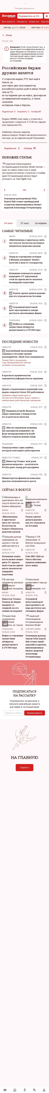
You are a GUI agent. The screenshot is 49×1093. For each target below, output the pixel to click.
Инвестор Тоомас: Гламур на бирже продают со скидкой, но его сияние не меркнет (12, 605)
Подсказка (14, 320)
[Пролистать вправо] (44, 189)
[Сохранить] (45, 236)
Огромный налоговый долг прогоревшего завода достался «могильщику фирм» (25, 310)
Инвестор (34, 21)
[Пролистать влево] (4, 189)
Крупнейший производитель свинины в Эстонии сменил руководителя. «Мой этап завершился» (23, 353)
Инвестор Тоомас (11, 458)
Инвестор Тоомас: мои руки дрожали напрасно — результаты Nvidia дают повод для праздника (20, 464)
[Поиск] (34, 1090)
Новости (13, 253)
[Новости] (15, 1090)
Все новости (8, 21)
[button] (13, 712)
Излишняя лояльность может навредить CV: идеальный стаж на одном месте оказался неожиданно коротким (12, 565)
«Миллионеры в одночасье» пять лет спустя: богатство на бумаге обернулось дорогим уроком (26, 243)
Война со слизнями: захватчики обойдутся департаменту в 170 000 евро (25, 327)
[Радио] (25, 1090)
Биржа (12, 236)
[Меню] (5, 1090)
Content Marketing (35, 629)
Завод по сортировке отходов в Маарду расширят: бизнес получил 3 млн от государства (26, 259)
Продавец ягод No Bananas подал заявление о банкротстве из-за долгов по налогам (19, 413)
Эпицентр (22, 21)
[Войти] (44, 1090)
